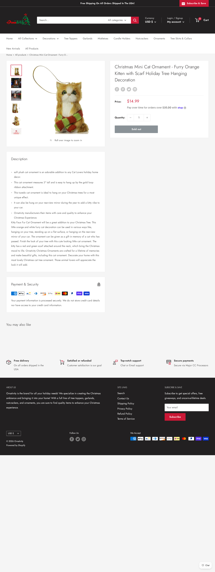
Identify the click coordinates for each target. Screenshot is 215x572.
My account (174, 22)
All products (20, 54)
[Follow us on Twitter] (78, 439)
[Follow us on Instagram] (84, 439)
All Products (31, 48)
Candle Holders (122, 38)
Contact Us (123, 398)
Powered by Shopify (15, 445)
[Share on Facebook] (117, 89)
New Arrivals (13, 48)
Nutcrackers (142, 38)
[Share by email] (135, 89)
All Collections (26, 38)
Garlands (87, 38)
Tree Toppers (70, 38)
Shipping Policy (125, 403)
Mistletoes (103, 38)
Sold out (136, 129)
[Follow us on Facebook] (72, 439)
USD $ (11, 433)
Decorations (49, 38)
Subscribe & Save (196, 3)
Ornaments (159, 38)
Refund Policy (124, 413)
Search (121, 393)
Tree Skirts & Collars (181, 38)
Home (9, 38)
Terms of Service (126, 419)
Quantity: (120, 117)
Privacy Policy (124, 408)
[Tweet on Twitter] (129, 89)
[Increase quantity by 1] (147, 117)
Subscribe (175, 417)
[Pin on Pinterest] (123, 89)
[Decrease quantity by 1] (130, 117)
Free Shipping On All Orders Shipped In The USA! (107, 3)
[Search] (135, 20)
